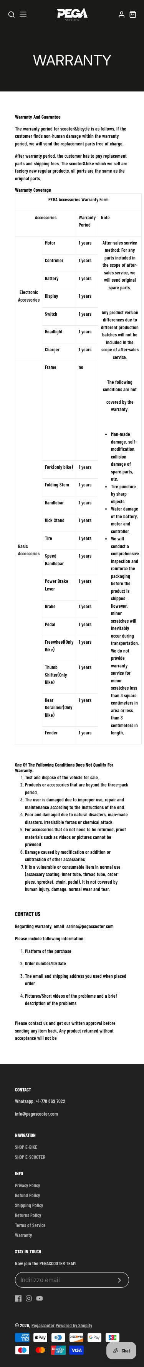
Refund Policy (27, 1195)
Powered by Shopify (74, 1325)
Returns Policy (28, 1215)
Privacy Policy (27, 1185)
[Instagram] (28, 1298)
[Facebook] (18, 1298)
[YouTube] (39, 1298)
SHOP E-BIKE (26, 1147)
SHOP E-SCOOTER (30, 1157)
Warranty (23, 1235)
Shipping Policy (29, 1205)
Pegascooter (43, 1325)
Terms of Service (30, 1225)
